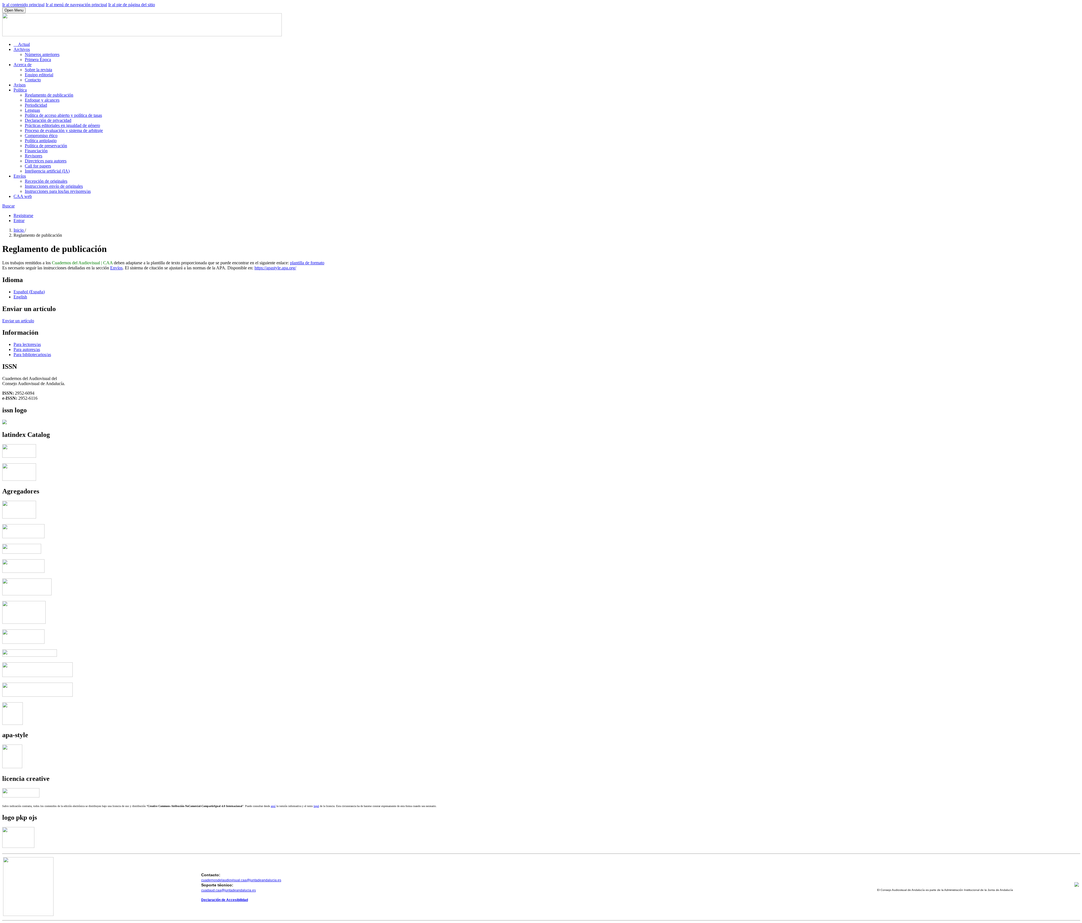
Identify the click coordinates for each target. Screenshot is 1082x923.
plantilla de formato (307, 262)
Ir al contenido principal (23, 4)
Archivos (22, 49)
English (20, 296)
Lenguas (32, 110)
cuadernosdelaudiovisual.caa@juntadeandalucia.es (241, 880)
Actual (22, 44)
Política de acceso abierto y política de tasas (63, 115)
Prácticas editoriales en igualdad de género (62, 125)
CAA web (23, 196)
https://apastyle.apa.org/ (275, 267)
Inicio (19, 230)
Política (20, 90)
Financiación (36, 150)
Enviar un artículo (18, 320)
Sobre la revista (38, 69)
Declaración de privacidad (48, 120)
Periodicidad (36, 105)
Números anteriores (42, 54)
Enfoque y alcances (42, 100)
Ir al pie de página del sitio (131, 4)
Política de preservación (46, 145)
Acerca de (23, 64)
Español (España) (29, 291)
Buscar (8, 206)
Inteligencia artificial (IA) (47, 171)
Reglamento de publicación (49, 95)
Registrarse (23, 215)
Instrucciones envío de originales (54, 186)
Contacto (33, 79)
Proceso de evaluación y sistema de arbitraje (64, 130)
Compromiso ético (41, 135)
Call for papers (38, 166)
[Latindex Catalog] (19, 479)
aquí (273, 806)
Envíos (20, 176)
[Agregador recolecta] (37, 675)
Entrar (19, 220)
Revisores (33, 155)
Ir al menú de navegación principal (76, 4)
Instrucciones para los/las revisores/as (58, 191)
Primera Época (38, 59)
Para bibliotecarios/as (32, 354)
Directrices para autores (45, 160)
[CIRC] (12, 723)
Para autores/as (27, 349)
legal (316, 806)
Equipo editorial (39, 74)
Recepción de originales (46, 181)
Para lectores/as (27, 344)
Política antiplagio (41, 140)
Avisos (20, 84)
